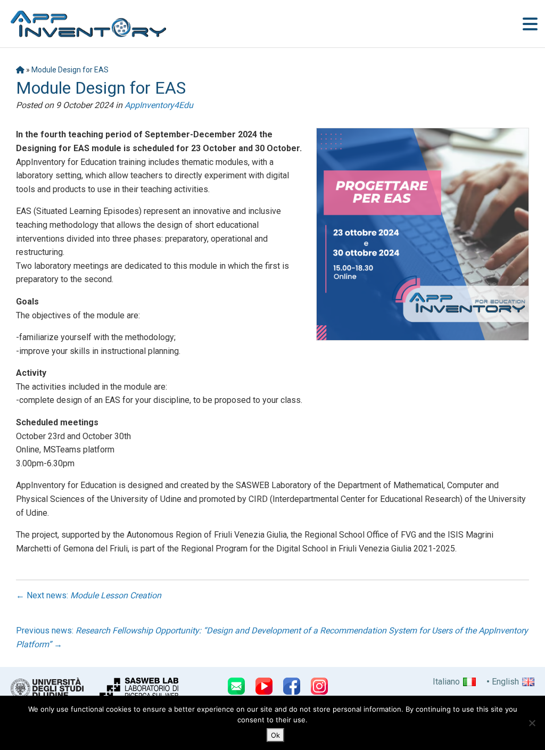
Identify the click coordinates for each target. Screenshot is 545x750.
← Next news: (88, 595)
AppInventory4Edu (159, 105)
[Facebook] (291, 686)
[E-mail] (236, 686)
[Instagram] (319, 686)
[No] (531, 723)
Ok (275, 735)
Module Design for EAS (70, 69)
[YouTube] (263, 686)
